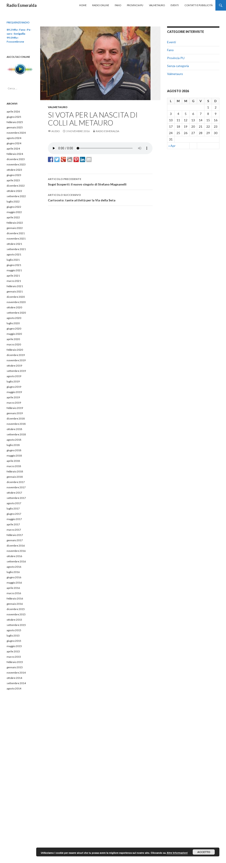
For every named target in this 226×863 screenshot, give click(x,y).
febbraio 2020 (15, 349)
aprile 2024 (13, 148)
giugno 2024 (14, 143)
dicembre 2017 (16, 482)
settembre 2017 (16, 498)
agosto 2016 (14, 566)
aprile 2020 (13, 339)
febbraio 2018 (15, 471)
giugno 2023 (14, 175)
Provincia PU (135, 5)
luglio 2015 (13, 635)
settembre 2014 (16, 683)
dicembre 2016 (16, 545)
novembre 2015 (16, 614)
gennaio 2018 (15, 476)
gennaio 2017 (15, 540)
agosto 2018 (14, 439)
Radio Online (100, 5)
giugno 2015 (14, 640)
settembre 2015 (16, 625)
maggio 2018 (14, 455)
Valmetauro (157, 5)
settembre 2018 (16, 434)
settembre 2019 (16, 371)
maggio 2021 (14, 270)
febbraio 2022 (15, 222)
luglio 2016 (13, 572)
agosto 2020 (14, 318)
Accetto (203, 852)
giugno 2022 (14, 206)
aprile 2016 (13, 588)
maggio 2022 (14, 212)
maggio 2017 (14, 519)
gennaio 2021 (15, 291)
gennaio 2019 (15, 413)
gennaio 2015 (15, 667)
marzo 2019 (14, 402)
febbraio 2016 (15, 598)
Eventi (175, 5)
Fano (118, 5)
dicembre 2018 (16, 418)
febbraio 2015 (15, 662)
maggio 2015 (14, 646)
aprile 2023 (13, 180)
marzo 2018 (14, 466)
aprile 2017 (13, 524)
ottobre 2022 (14, 191)
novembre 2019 (16, 360)
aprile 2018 (13, 460)
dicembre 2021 (16, 233)
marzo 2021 (14, 281)
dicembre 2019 (16, 355)
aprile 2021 (13, 275)
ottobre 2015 (14, 619)
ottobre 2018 (14, 429)
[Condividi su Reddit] (69, 159)
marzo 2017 (14, 529)
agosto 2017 (14, 503)
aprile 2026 (13, 111)
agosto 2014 (14, 688)
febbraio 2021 (15, 286)
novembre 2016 (16, 550)
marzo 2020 (14, 344)
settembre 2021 (16, 249)
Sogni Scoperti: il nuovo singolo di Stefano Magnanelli (87, 181)
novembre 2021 (16, 238)
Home (83, 5)
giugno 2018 (14, 450)
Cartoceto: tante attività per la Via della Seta (81, 197)
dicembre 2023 (16, 159)
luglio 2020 (13, 323)
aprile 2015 (13, 651)
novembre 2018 (16, 423)
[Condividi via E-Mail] (89, 159)
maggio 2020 (14, 333)
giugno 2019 (14, 386)
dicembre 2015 (16, 609)
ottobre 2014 (14, 678)
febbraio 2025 (15, 122)
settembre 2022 (16, 196)
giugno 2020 (14, 328)
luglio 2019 (13, 381)
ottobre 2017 (14, 492)
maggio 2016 (14, 582)
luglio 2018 (13, 445)
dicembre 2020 (16, 296)
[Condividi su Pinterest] (76, 159)
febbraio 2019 (15, 408)
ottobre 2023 (14, 169)
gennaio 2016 (15, 603)
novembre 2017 (16, 487)
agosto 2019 (14, 376)
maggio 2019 (14, 392)
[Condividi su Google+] (63, 159)
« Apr (171, 146)
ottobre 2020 (14, 307)
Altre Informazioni (177, 852)
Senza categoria (178, 66)
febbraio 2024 (15, 153)
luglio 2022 (13, 201)
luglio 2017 (13, 508)
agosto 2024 (14, 138)
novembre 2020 (16, 302)
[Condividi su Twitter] (57, 159)
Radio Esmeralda (22, 5)
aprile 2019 (13, 397)
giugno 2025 (14, 116)
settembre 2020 (16, 312)
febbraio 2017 (15, 535)
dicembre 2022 (16, 185)
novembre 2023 (16, 164)
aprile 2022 (13, 217)
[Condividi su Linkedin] (82, 159)
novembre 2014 (16, 672)
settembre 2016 (16, 561)
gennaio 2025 (15, 127)
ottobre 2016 (14, 556)
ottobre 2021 (14, 243)
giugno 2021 (14, 265)
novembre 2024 (16, 132)
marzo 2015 (14, 656)
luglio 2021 (13, 259)
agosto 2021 (14, 254)
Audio (55, 131)
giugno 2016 (14, 577)
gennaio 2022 (15, 228)
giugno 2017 (14, 513)
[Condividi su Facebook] (50, 159)
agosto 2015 (14, 630)
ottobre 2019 (14, 365)
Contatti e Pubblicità (199, 5)
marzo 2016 (14, 593)
